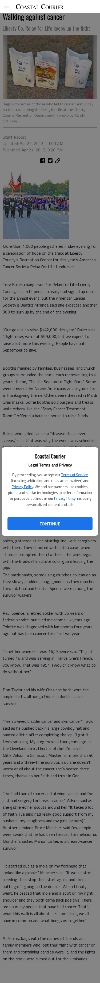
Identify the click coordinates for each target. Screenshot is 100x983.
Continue (50, 524)
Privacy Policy (22, 486)
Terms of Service (74, 474)
